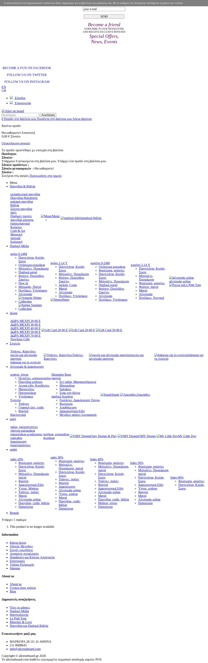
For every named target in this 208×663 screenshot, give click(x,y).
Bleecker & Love (21, 622)
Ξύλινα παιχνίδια (21, 209)
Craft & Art (17, 231)
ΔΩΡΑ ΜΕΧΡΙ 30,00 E (25, 324)
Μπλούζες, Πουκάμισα (33, 268)
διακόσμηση (18, 441)
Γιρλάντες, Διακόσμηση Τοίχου (80, 400)
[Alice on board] (13, 111)
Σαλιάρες (65, 389)
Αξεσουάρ (25, 294)
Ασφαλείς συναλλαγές (24, 553)
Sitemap (15, 568)
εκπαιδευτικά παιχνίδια (25, 194)
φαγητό (56, 378)
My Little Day (187, 436)
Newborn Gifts (20, 339)
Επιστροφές (17, 561)
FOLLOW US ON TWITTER (27, 75)
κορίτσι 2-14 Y (140, 265)
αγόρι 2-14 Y (59, 263)
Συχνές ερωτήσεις (21, 550)
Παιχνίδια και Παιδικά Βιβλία (29, 625)
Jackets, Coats (68, 285)
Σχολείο (15, 400)
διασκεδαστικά (20, 223)
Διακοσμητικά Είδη (72, 411)
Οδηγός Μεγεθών (21, 546)
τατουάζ (15, 238)
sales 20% (16, 459)
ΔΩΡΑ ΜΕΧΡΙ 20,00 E (25, 321)
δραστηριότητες (20, 445)
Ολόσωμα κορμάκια (31, 265)
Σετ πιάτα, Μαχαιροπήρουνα (78, 382)
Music (56, 216)
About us (16, 584)
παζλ (13, 212)
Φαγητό (23, 411)
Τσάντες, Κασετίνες (23, 351)
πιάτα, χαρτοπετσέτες (24, 427)
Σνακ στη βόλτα (70, 393)
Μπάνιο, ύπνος (107, 503)
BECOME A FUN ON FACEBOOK (27, 68)
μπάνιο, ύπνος (19, 374)
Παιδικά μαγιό (27, 272)
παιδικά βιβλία (92, 218)
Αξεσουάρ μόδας (29, 499)
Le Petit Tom (192, 285)
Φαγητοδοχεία (19, 614)
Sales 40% (96, 459)
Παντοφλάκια (27, 393)
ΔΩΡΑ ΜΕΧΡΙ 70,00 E (25, 335)
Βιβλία (14, 205)
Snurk (115, 394)
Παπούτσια (25, 506)
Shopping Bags (61, 374)
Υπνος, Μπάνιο (28, 488)
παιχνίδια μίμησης (22, 220)
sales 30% (57, 457)
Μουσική (16, 234)
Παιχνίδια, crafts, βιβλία (33, 503)
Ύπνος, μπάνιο (68, 494)
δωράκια (48, 438)
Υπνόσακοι (25, 396)
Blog (13, 591)
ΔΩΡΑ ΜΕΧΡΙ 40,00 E (25, 328)
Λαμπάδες (143, 394)
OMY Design (147, 436)
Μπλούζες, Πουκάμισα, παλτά (71, 466)
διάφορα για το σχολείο (25, 362)
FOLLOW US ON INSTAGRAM (26, 81)
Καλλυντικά (18, 414)
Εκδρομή (16, 241)
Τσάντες (23, 404)
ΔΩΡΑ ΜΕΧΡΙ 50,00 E (25, 332)
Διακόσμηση (67, 486)
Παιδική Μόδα (19, 611)
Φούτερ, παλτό (148, 287)
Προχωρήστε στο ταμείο (46, 175)
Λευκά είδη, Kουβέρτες (33, 385)
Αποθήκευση (68, 407)
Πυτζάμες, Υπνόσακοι (32, 290)
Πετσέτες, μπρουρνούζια (34, 378)
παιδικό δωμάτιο (62, 396)
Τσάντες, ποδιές (28, 492)
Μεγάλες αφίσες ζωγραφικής (78, 414)
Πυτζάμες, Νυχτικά (151, 298)
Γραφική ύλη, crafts (31, 407)
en (4, 87)
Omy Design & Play (104, 436)
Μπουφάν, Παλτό (29, 287)
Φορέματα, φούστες (112, 270)
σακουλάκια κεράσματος (26, 434)
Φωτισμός (66, 404)
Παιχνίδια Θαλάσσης (24, 198)
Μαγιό (63, 288)
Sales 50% (136, 463)
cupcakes (16, 438)
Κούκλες (16, 227)
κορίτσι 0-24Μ (100, 263)
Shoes (65, 299)
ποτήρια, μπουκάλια (56, 434)
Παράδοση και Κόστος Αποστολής (32, 557)
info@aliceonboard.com (25, 649)
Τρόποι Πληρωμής (22, 564)
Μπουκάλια (67, 385)
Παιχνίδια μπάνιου (30, 382)
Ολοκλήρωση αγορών (16, 143)
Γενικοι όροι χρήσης (23, 587)
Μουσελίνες (26, 389)
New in (23, 283)
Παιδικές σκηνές (21, 216)
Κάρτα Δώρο (18, 542)
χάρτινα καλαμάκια (22, 430)
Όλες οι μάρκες (20, 607)
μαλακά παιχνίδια (21, 201)
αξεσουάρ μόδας (180, 281)
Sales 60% (177, 477)
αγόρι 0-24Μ (18, 254)
